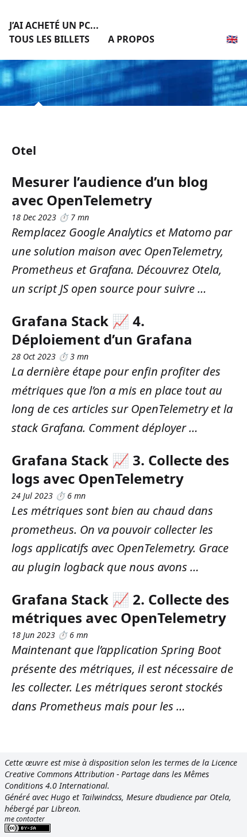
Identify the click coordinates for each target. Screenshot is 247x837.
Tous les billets (49, 39)
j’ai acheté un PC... (54, 25)
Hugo (60, 797)
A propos (131, 39)
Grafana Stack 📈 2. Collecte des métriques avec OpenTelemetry (120, 608)
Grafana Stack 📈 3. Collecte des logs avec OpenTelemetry (120, 469)
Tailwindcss (102, 797)
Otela (219, 797)
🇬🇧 (232, 39)
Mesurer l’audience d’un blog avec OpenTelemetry (109, 190)
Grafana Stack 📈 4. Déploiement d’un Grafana (101, 330)
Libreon (65, 808)
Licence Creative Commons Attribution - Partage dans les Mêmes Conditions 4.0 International (121, 774)
